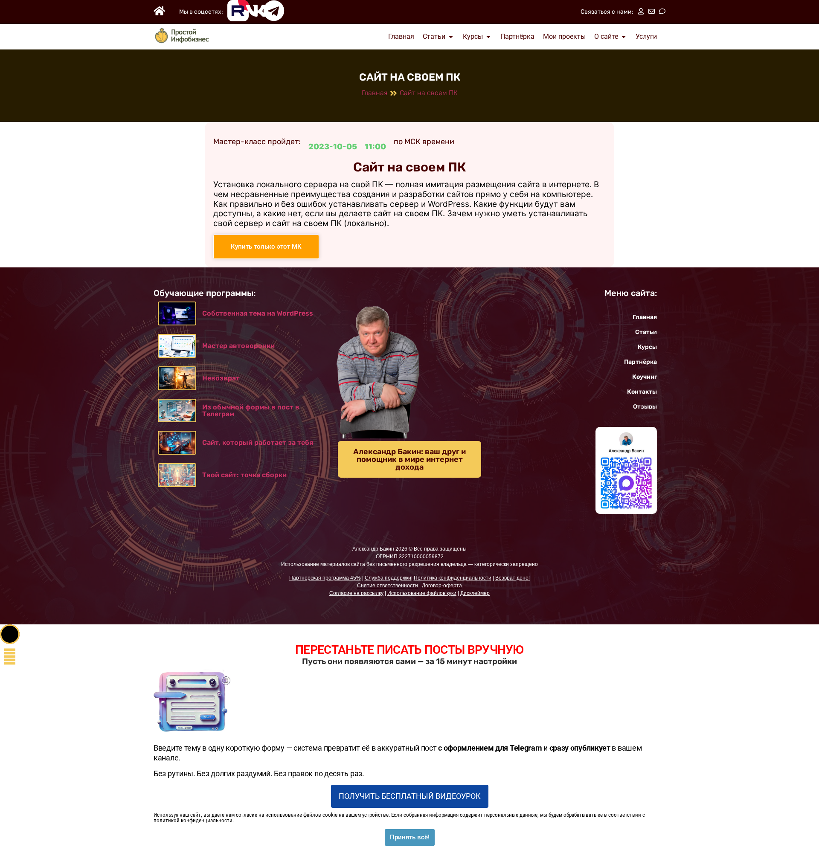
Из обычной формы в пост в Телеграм (250, 410)
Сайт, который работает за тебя (257, 442)
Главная (374, 93)
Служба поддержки (388, 578)
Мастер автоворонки (238, 346)
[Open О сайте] (623, 37)
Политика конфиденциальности (452, 578)
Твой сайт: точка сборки (244, 475)
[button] (10, 634)
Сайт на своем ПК (429, 93)
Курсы (647, 347)
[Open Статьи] (450, 37)
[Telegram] (274, 10)
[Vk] (256, 10)
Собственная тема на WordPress (257, 313)
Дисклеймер (475, 593)
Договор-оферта (442, 586)
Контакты (642, 391)
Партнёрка (640, 362)
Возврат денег (512, 578)
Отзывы (645, 406)
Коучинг (644, 376)
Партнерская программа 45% (325, 578)
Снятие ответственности (387, 586)
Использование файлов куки (421, 593)
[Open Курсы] (488, 37)
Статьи (646, 332)
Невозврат (221, 378)
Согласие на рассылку (356, 593)
